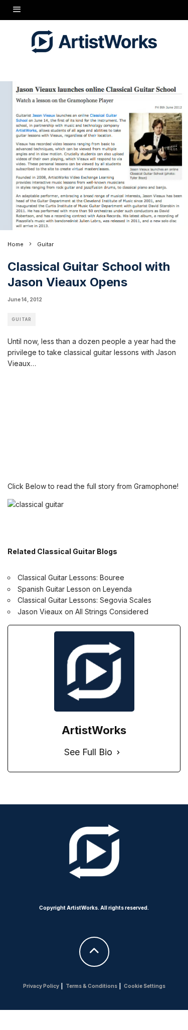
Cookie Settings (144, 986)
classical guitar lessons (101, 352)
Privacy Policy (41, 986)
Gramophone (155, 486)
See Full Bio (88, 752)
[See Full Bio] (118, 752)
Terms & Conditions (91, 986)
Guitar (22, 319)
